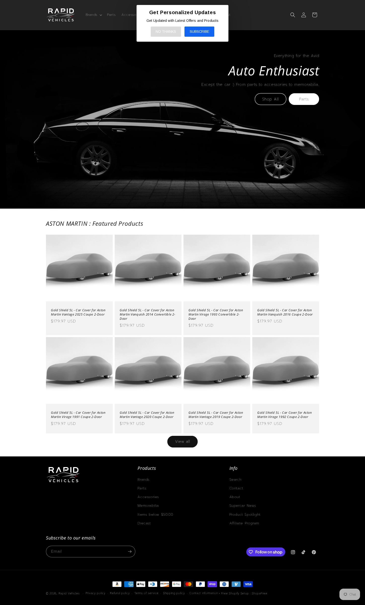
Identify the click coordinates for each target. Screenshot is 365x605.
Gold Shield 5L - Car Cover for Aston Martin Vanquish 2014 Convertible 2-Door (147, 314)
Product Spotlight (245, 514)
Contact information (203, 593)
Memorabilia (148, 505)
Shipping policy (174, 593)
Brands (143, 479)
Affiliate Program (244, 523)
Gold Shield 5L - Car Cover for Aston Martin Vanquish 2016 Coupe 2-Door (285, 312)
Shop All (270, 99)
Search (235, 479)
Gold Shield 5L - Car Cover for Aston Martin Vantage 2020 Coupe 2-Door (147, 415)
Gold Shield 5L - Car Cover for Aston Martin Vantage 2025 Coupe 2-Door (78, 312)
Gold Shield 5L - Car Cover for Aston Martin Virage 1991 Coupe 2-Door (78, 415)
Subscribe (199, 31)
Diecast (144, 523)
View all (182, 441)
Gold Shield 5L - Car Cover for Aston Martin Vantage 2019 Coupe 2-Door (215, 415)
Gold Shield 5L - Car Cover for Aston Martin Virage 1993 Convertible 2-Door (215, 314)
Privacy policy (96, 593)
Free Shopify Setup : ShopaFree (244, 593)
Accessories (148, 497)
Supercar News (242, 505)
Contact (236, 488)
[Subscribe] (129, 551)
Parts (304, 99)
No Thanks (166, 31)
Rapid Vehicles (69, 593)
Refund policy (120, 593)
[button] (93, 15)
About (234, 497)
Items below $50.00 (155, 514)
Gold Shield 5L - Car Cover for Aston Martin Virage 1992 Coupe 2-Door (284, 415)
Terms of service (146, 593)
